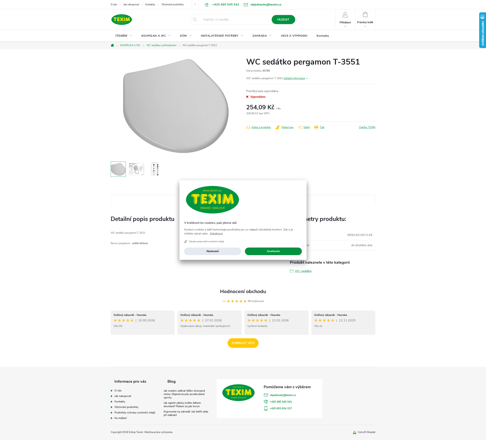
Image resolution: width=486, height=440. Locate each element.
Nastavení (213, 251)
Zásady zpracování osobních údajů (206, 241)
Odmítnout (216, 233)
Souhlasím (273, 251)
